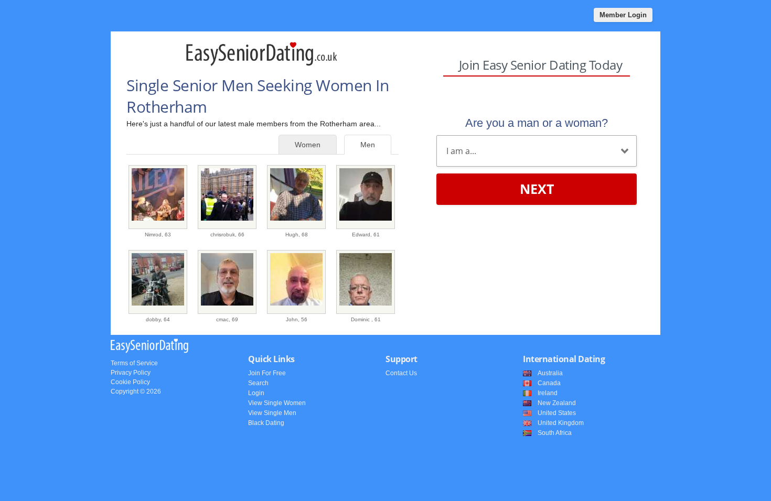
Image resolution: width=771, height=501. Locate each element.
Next (537, 189)
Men (367, 144)
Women (307, 144)
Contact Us (401, 373)
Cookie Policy (130, 382)
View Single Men (272, 413)
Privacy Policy (131, 372)
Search (258, 383)
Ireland (548, 393)
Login (256, 393)
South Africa (555, 433)
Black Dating (266, 423)
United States (557, 413)
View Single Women (277, 403)
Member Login (623, 15)
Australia (550, 373)
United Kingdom (561, 423)
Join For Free (267, 373)
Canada (549, 383)
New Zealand (557, 403)
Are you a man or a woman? (536, 122)
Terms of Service (134, 363)
